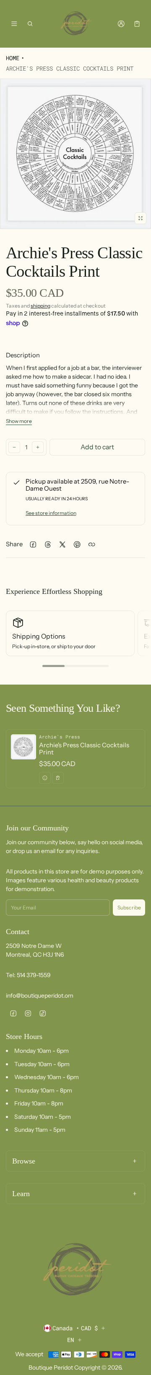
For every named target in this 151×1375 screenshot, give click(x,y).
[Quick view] (45, 778)
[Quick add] (58, 778)
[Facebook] (13, 1013)
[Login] (121, 24)
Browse (23, 1161)
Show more (19, 421)
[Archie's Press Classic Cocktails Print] (75, 759)
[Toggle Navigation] (14, 24)
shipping (40, 306)
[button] (30, 24)
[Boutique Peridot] (75, 24)
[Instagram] (28, 1013)
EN (70, 1340)
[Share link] (91, 544)
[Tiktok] (42, 1013)
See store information (51, 513)
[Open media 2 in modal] (75, 154)
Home (12, 58)
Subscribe (129, 907)
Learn (21, 1193)
